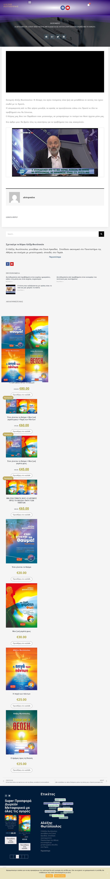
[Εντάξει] (107, 873)
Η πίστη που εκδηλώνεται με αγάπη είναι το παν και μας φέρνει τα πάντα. (35, 287)
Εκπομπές (55, 23)
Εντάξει (49, 876)
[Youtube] (67, 7)
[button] (30, 2)
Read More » (9, 281)
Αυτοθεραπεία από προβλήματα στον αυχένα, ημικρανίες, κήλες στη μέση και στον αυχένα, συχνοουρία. (28, 278)
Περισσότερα (45, 851)
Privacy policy (60, 876)
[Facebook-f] (8, 264)
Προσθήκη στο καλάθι (21, 395)
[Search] (101, 234)
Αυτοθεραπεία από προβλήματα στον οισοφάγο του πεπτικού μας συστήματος (77, 278)
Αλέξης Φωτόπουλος (10, 5)
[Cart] (88, 4)
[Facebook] (62, 7)
